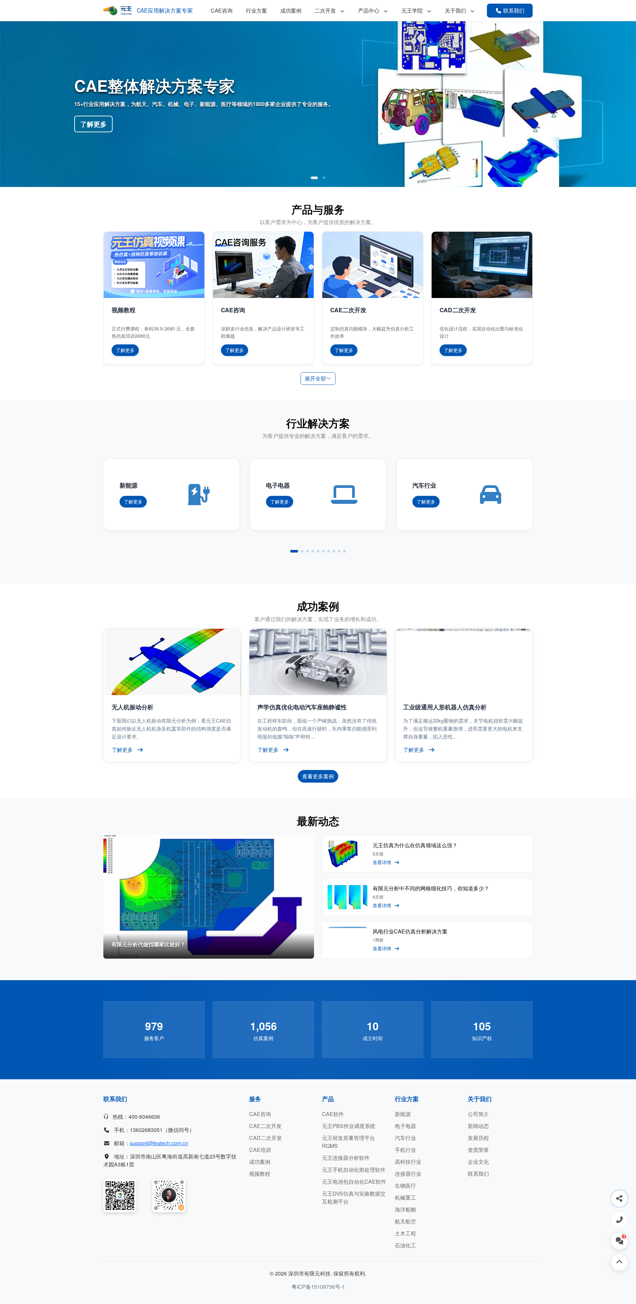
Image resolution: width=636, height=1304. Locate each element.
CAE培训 (260, 1150)
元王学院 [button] (412, 10)
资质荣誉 (478, 1150)
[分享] (619, 1198)
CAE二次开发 (265, 1126)
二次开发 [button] (326, 10)
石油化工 (405, 1245)
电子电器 (405, 1126)
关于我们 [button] (456, 10)
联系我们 (478, 1173)
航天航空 (405, 1221)
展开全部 (315, 378)
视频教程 (259, 1173)
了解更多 (93, 124)
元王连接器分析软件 (346, 1157)
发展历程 (478, 1138)
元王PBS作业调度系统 (348, 1126)
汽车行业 (405, 1138)
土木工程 (405, 1233)
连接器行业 (408, 1173)
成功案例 (290, 10)
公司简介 (478, 1114)
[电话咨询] (619, 1219)
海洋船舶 (405, 1209)
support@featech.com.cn (159, 1143)
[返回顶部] (619, 1262)
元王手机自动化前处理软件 (354, 1169)
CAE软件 (333, 1114)
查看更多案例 (318, 776)
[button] (312, 178)
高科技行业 (408, 1161)
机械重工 (405, 1197)
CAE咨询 (222, 10)
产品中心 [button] (369, 10)
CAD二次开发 (265, 1138)
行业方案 (256, 10)
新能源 (403, 1114)
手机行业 (405, 1150)
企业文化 (478, 1161)
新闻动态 (478, 1126)
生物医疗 (405, 1185)
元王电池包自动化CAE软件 (354, 1181)
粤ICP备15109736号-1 (318, 1286)
